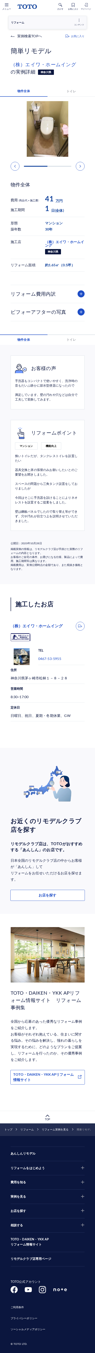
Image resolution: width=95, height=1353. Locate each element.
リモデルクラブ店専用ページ (31, 1258)
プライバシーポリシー (24, 1318)
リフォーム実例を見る (55, 1129)
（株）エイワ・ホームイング (43, 64)
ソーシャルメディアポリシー (28, 1329)
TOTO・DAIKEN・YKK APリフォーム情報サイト (43, 1077)
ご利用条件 (17, 1307)
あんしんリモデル (23, 1153)
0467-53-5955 (49, 659)
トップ (8, 1129)
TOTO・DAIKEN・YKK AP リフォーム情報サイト (30, 1242)
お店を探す (47, 895)
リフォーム (27, 1129)
